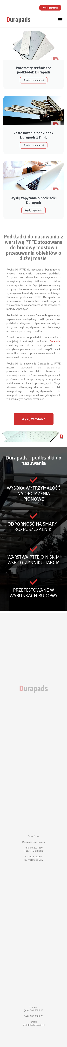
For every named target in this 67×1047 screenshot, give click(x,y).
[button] (60, 19)
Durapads (55, 341)
